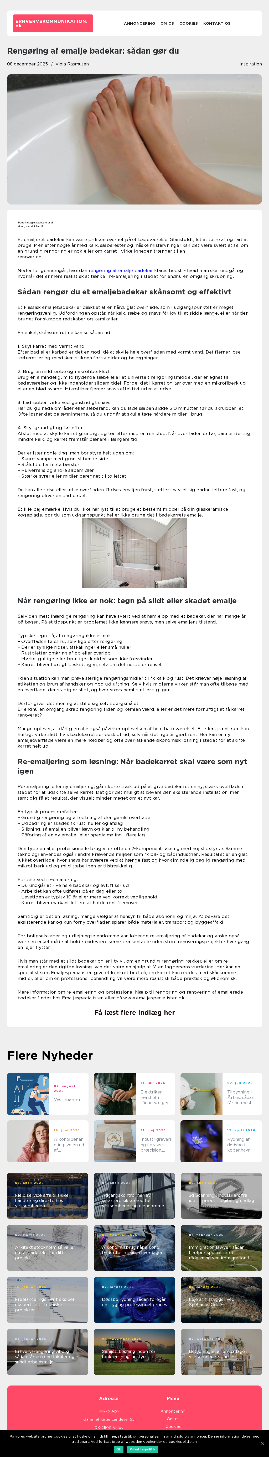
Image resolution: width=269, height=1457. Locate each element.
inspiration (251, 64)
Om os (167, 23)
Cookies (188, 23)
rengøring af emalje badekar (121, 270)
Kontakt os (217, 23)
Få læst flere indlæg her (134, 1012)
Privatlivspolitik (142, 1449)
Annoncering (139, 23)
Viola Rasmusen (72, 64)
